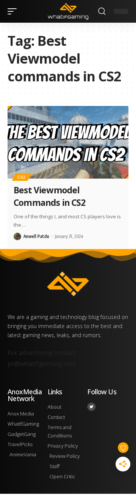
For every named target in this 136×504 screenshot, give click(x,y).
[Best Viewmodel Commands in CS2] (68, 142)
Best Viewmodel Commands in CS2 (49, 196)
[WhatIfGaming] (68, 11)
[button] (14, 11)
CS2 (21, 177)
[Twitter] (91, 407)
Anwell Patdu (36, 236)
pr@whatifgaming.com (42, 363)
